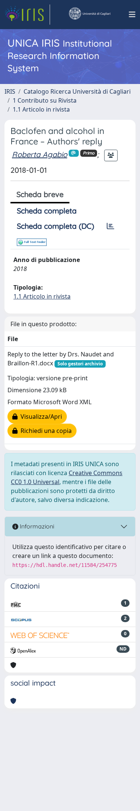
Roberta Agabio (39, 154)
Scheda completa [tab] (47, 210)
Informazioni (36, 526)
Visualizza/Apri (40, 416)
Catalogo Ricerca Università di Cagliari (77, 91)
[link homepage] (27, 14)
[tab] (110, 226)
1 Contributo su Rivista (45, 100)
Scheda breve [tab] (39, 194)
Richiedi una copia (45, 431)
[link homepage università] (89, 14)
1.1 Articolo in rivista (41, 109)
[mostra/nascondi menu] (132, 14)
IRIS (9, 91)
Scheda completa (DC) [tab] (55, 226)
